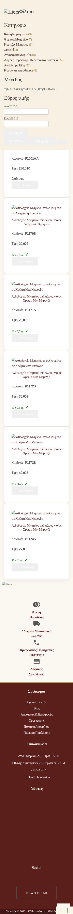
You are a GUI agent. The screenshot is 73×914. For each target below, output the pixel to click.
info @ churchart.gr (38, 777)
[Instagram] (64, 910)
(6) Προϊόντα (16, 141)
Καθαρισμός (43, 141)
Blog (37, 708)
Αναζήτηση (16, 132)
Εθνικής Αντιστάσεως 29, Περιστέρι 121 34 (38, 763)
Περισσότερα (25, 185)
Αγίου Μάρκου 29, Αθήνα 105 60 (38, 756)
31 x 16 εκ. (18, 484)
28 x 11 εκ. (17, 560)
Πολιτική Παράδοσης (36, 732)
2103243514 (36, 655)
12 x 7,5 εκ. (18, 255)
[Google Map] (71, 910)
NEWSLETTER (36, 893)
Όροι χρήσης (36, 720)
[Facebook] (57, 910)
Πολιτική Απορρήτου (36, 726)
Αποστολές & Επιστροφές (36, 714)
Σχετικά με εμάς (36, 702)
